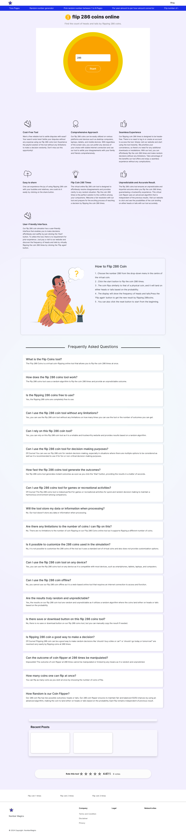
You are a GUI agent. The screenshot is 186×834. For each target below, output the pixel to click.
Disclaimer (83, 818)
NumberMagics (30, 830)
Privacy (82, 823)
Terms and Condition (87, 814)
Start (93, 68)
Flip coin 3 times (99, 796)
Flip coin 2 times (67, 796)
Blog (172, 3)
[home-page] (10, 3)
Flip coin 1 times (34, 796)
